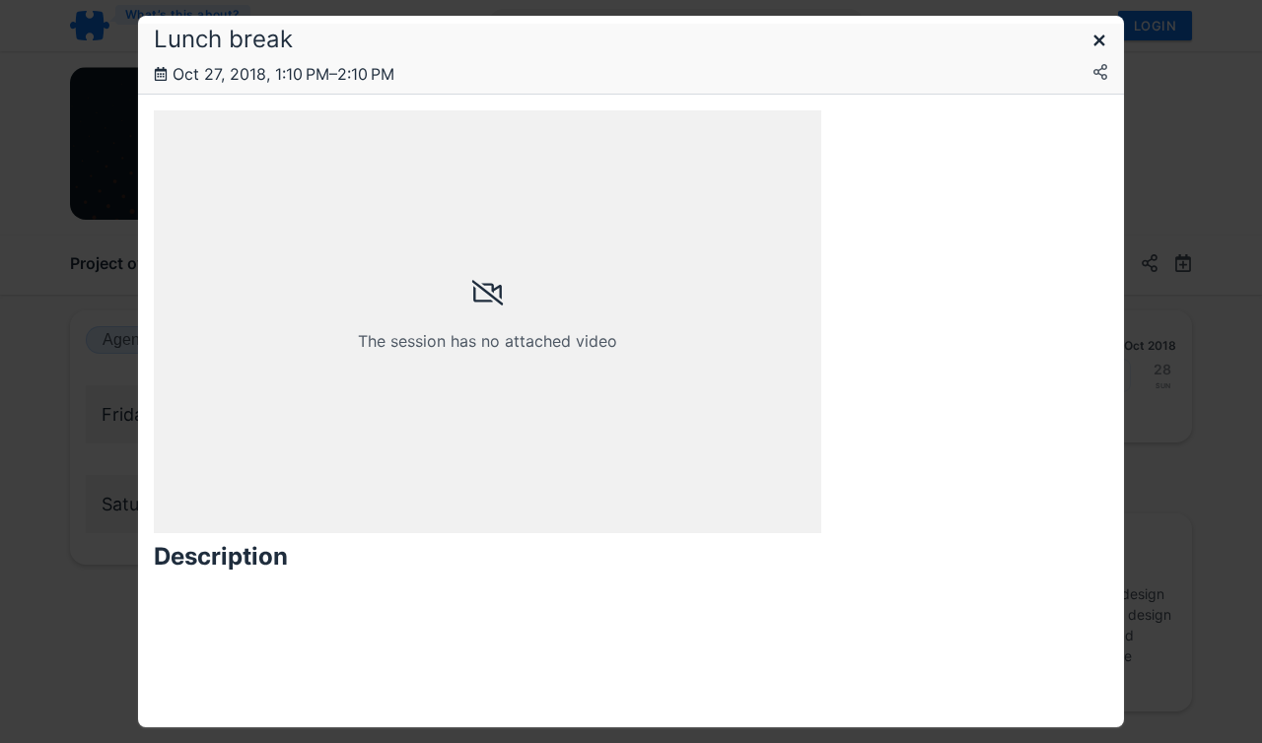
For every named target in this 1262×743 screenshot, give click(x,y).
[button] (1099, 42)
